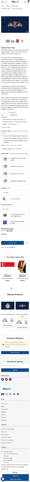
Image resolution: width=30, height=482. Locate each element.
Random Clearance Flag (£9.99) (17, 222)
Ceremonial (4, 409)
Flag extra (5, 188)
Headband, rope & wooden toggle (18, 159)
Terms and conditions (7, 440)
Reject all (15, 476)
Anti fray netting (15, 199)
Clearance (4, 420)
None (6, 192)
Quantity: (4, 234)
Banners (3, 414)
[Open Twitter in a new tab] (6, 379)
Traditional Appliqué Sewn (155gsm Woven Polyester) (15, 141)
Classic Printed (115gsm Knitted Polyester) (15, 136)
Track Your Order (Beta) (8, 429)
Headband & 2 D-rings (17, 174)
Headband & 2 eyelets (17, 166)
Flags (2, 406)
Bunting (3, 417)
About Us (3, 432)
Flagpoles (3, 412)
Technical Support (6, 437)
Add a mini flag (7, 204)
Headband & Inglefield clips (18, 181)
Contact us (4, 403)
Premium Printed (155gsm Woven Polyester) (15, 138)
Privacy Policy (5, 434)
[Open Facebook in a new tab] (10, 379)
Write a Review (15, 352)
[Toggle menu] (2, 2)
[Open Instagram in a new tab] (2, 379)
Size (12, 145)
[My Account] (25, 2)
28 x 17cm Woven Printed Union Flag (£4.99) (18, 215)
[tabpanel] (8, 313)
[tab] (11, 331)
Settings (15, 472)
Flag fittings (14, 153)
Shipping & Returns (6, 443)
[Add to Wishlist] (27, 243)
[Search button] (6, 2)
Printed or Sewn (14, 132)
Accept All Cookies (15, 479)
